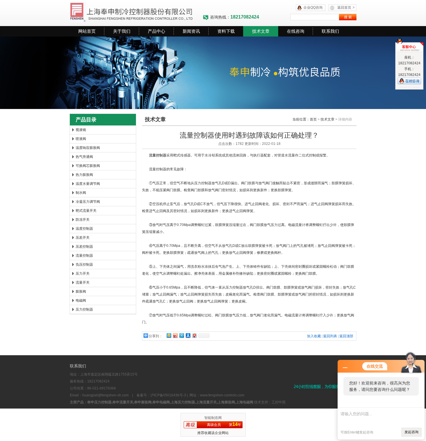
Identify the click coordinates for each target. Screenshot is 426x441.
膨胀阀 (81, 291)
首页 (313, 119)
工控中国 (278, 402)
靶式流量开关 (86, 211)
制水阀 (81, 193)
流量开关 (83, 282)
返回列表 (330, 336)
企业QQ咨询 (313, 8)
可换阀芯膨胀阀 (88, 166)
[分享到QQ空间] (168, 335)
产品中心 (156, 31)
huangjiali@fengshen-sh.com (105, 395)
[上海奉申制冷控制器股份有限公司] (136, 13)
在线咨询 (295, 31)
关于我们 (121, 31)
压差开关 (83, 238)
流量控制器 (84, 256)
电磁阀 (81, 300)
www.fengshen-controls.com (222, 395)
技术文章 (261, 31)
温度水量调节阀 (88, 184)
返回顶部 (346, 336)
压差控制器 (84, 247)
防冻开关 (83, 220)
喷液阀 (81, 139)
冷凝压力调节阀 (88, 202)
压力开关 (83, 273)
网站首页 (87, 31)
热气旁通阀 (84, 157)
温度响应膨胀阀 (88, 148)
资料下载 (226, 31)
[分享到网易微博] (194, 335)
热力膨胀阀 (84, 175)
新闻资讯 (191, 31)
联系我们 (330, 31)
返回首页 (346, 8)
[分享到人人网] (188, 335)
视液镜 (81, 130)
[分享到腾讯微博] (181, 335)
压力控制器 (84, 309)
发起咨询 (411, 432)
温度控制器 (84, 229)
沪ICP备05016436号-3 (168, 395)
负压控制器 (84, 265)
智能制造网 (213, 418)
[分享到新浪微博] (175, 335)
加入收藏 (314, 336)
